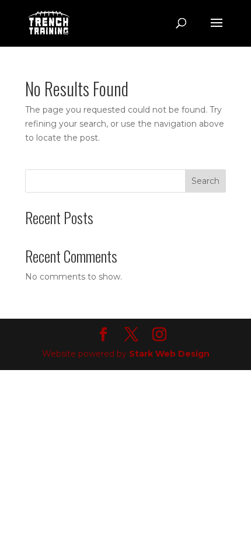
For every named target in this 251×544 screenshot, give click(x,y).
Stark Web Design (169, 353)
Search (205, 181)
